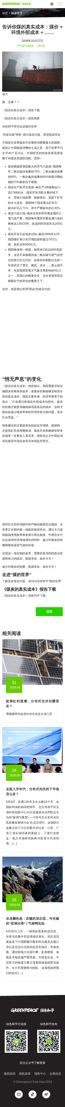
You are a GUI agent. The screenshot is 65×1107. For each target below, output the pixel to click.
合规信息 (55, 1073)
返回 (49, 611)
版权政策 (10, 1073)
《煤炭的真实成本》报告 (18, 386)
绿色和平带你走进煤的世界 (19, 126)
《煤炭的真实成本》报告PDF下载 (24, 595)
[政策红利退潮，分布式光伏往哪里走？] (32, 662)
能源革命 (40, 529)
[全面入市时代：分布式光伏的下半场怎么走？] (32, 749)
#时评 (41, 45)
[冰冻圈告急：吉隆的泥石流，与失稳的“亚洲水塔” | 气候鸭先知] (32, 879)
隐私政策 (25, 1073)
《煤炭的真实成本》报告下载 (21, 110)
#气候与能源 (26, 45)
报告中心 (40, 1073)
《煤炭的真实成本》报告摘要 (21, 118)
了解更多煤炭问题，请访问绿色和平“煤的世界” (32, 581)
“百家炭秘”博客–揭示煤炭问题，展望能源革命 (31, 134)
